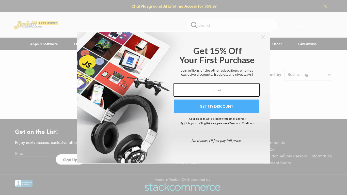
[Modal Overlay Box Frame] (173, 97)
